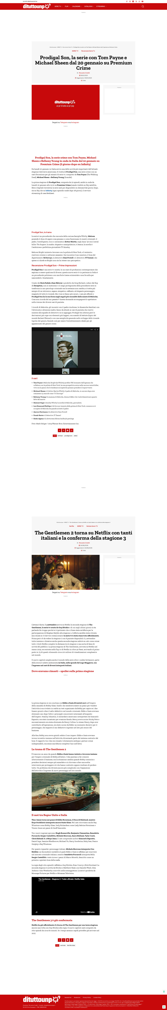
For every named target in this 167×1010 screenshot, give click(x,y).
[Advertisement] (83, 25)
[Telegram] (133, 1)
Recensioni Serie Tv (67, 47)
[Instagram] (130, 1)
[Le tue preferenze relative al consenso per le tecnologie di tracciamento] (164, 1007)
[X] (136, 1)
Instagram (75, 122)
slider (75, 435)
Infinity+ (60, 435)
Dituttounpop (53, 47)
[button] (143, 6)
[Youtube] (142, 1)
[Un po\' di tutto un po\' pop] (37, 6)
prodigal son (68, 435)
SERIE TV (59, 47)
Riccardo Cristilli (84, 73)
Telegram (63, 122)
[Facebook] (126, 1)
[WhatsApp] (139, 1)
